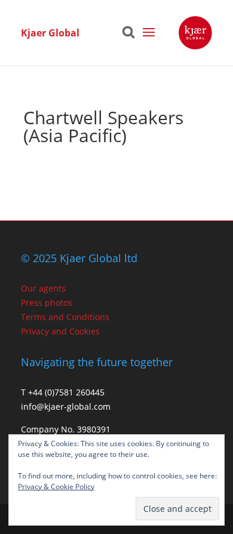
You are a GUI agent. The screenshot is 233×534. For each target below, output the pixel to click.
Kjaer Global (50, 32)
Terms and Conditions (65, 317)
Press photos (46, 302)
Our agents (43, 288)
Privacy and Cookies (60, 331)
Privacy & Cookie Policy (56, 486)
